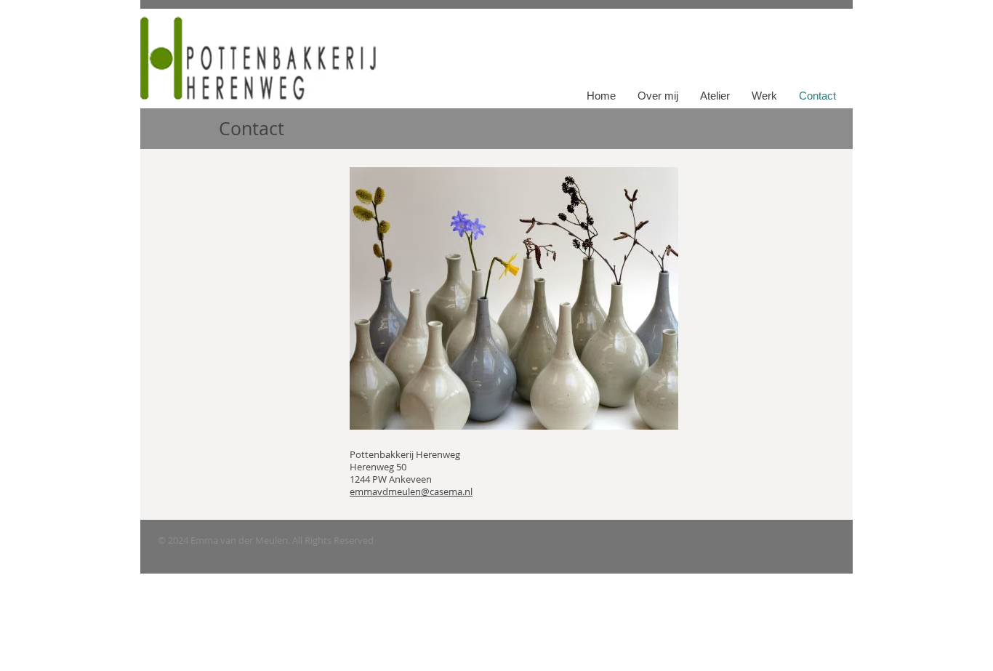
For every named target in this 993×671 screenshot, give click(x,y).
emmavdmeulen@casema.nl (411, 491)
